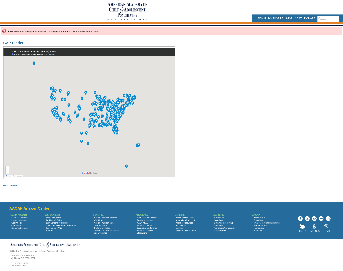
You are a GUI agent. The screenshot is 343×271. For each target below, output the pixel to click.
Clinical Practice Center (104, 223)
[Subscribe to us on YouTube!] (314, 218)
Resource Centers (19, 220)
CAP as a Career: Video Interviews (61, 225)
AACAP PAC (142, 223)
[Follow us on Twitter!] (307, 218)
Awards (49, 230)
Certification (99, 220)
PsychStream (220, 230)
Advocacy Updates (145, 230)
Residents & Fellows (54, 220)
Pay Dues (314, 230)
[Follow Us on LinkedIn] (328, 218)
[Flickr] (321, 218)
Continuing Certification (224, 228)
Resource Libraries (19, 228)
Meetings (218, 220)
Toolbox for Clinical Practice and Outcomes (106, 231)
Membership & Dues (185, 218)
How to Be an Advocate (147, 218)
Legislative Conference (147, 228)
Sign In (302, 230)
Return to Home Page (11, 185)
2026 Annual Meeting (223, 223)
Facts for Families (19, 218)
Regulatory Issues (145, 220)
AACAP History (260, 225)
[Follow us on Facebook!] (300, 218)
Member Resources (184, 223)
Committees (181, 228)
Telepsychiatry (100, 225)
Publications (259, 228)
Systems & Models (102, 228)
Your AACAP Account (185, 220)
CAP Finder (16, 225)
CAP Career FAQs (54, 228)
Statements (142, 233)
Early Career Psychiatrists (57, 223)
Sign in (262, 18)
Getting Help (17, 223)
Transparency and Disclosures (267, 223)
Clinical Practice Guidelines (105, 218)
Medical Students (53, 218)
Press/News (259, 220)
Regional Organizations (186, 230)
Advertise (258, 230)
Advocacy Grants (144, 225)
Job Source (181, 225)
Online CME (219, 218)
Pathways (218, 225)
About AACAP (260, 218)
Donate (327, 230)
